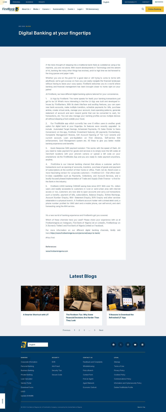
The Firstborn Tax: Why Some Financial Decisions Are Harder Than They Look (82, 317)
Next (101, 330)
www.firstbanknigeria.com (57, 251)
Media (35, 9)
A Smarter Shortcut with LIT (36, 314)
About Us (25, 9)
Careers (45, 9)
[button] (2, 390)
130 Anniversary (92, 9)
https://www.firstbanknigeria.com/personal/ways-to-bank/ (75, 233)
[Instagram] (128, 344)
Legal (79, 9)
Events (70, 9)
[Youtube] (135, 344)
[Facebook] (113, 344)
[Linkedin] (142, 344)
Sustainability (58, 9)
